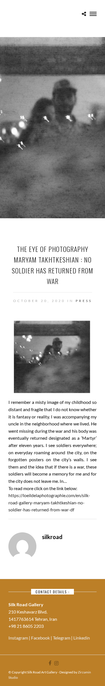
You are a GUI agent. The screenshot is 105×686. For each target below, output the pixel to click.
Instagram (18, 637)
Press (84, 301)
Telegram (62, 637)
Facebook (41, 637)
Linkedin (81, 637)
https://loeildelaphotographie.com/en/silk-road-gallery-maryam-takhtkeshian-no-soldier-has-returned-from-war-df (49, 502)
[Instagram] (56, 663)
